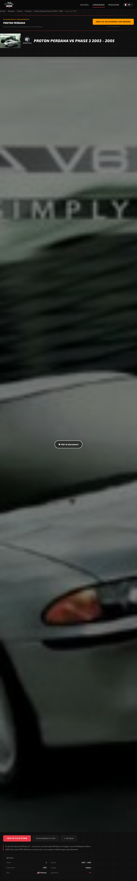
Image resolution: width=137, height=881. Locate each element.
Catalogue (99, 5)
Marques (11, 11)
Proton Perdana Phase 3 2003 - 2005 (48, 11)
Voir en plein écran (17, 838)
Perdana (28, 11)
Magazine (113, 5)
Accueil (84, 5)
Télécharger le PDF (46, 838)
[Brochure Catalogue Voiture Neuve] (9, 5)
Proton (19, 11)
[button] (68, 444)
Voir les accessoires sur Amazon (113, 22)
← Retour (68, 838)
